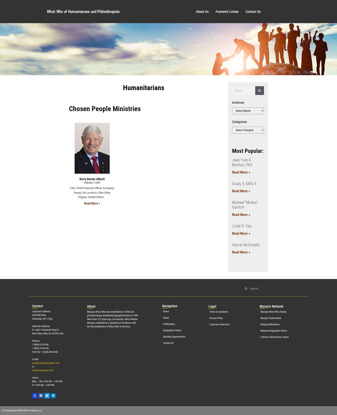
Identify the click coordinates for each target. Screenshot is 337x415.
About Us (202, 11)
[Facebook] (41, 395)
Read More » (92, 203)
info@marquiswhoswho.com (46, 363)
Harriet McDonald (245, 245)
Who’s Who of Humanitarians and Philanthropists (83, 11)
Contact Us (253, 11)
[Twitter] (47, 395)
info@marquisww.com (43, 370)
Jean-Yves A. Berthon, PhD (242, 162)
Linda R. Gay (242, 226)
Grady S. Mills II (244, 183)
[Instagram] (34, 395)
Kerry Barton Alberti (92, 179)
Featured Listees (227, 11)
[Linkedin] (53, 395)
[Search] (259, 90)
